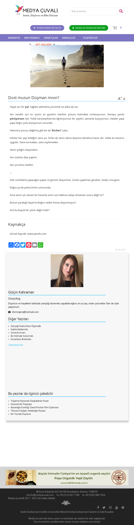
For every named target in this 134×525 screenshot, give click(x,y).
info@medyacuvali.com (41, 495)
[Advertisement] (32, 367)
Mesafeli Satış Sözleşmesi (74, 512)
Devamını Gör (16, 345)
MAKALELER (68, 37)
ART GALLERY (43, 44)
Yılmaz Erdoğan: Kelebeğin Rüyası (28, 410)
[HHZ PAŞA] (67, 477)
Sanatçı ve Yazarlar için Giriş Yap (90, 28)
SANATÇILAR (51, 37)
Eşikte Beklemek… (20, 329)
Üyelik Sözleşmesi (29, 512)
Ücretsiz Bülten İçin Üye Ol (49, 28)
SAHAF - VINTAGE (18, 44)
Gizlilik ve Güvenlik (49, 512)
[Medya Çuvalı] (36, 11)
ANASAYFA (14, 37)
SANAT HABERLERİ (69, 44)
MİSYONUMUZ (32, 37)
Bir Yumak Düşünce (21, 414)
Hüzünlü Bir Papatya (21, 404)
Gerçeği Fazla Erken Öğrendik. (26, 326)
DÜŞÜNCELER (90, 37)
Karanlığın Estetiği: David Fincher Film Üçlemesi (35, 407)
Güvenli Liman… (19, 332)
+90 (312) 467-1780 (69, 495)
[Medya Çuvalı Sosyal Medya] (98, 507)
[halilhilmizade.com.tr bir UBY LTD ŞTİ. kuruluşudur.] (66, 502)
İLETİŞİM (88, 44)
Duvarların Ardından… (22, 339)
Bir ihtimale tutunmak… (22, 336)
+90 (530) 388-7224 (95, 495)
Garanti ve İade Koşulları (101, 512)
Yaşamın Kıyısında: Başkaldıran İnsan (30, 401)
